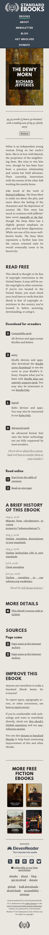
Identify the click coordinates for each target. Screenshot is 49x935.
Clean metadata (15, 567)
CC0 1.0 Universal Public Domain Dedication (24, 906)
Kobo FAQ (24, 415)
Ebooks (24, 16)
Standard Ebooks (24, 7)
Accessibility (31, 890)
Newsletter (24, 27)
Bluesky (39, 861)
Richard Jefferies (15, 194)
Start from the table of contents (23, 479)
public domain (30, 903)
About (24, 22)
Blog (24, 33)
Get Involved (24, 39)
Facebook (17, 861)
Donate (24, 45)
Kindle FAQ (22, 390)
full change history (32, 587)
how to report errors (17, 707)
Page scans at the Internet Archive (26, 645)
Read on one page (21, 488)
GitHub (12, 886)
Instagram (24, 861)
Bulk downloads (28, 886)
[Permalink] (3, 266)
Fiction (24, 133)
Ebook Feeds (14, 890)
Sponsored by (24, 844)
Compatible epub (21, 333)
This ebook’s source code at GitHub (27, 612)
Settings (24, 894)
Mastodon (32, 861)
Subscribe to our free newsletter (26, 868)
